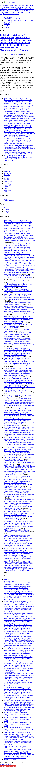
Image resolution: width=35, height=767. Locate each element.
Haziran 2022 (8, 173)
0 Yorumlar (12, 54)
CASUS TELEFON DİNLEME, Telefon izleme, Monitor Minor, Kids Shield (18, 458)
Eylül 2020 (7, 180)
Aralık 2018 (7, 190)
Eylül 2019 (7, 183)
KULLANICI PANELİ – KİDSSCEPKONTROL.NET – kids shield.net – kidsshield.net (18, 329)
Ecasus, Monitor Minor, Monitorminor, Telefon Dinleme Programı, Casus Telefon (17, 303)
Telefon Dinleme (9, 201)
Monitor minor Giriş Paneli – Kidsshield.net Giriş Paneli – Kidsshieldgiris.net (18, 325)
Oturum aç (7, 208)
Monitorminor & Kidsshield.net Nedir (15, 155)
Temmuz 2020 (8, 181)
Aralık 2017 (7, 192)
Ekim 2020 (7, 178)
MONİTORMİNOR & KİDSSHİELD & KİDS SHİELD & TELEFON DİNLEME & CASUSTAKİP (18, 158)
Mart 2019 (7, 186)
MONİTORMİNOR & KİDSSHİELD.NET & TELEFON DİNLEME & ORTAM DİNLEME (18, 153)
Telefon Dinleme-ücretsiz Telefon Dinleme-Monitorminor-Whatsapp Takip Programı (16, 530)
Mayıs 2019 (7, 185)
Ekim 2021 (7, 176)
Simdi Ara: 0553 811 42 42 (8, 766)
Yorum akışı (7, 211)
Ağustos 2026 (8, 171)
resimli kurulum (8, 731)
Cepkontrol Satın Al (9, 581)
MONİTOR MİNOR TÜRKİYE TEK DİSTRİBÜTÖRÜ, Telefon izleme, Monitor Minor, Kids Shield (19, 462)
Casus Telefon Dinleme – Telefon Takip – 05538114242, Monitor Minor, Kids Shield (16, 391)
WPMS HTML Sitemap (11, 759)
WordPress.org (8, 213)
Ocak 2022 (7, 175)
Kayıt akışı (7, 209)
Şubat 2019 (7, 188)
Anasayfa (6, 579)
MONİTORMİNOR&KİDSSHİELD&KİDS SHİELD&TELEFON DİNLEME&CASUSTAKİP (19, 728)
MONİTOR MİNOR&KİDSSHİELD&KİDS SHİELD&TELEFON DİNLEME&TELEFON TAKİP (18, 290)
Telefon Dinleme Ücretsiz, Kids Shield (15, 746)
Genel (19, 54)
